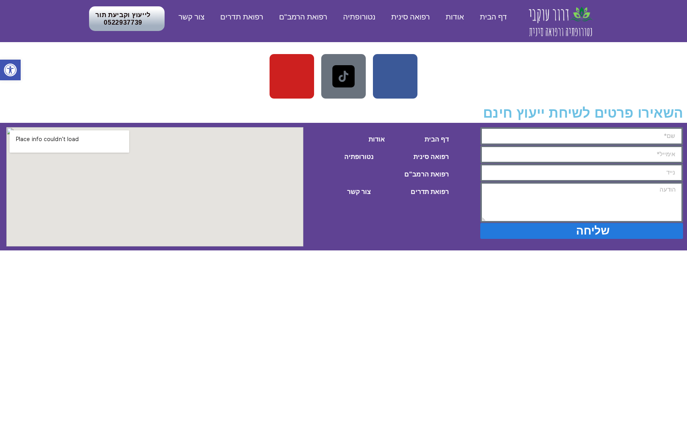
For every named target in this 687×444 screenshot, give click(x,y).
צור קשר (191, 17)
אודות (455, 17)
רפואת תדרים (241, 17)
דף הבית (493, 17)
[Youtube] (292, 76)
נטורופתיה (359, 17)
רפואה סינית (410, 17)
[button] (10, 70)
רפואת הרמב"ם (303, 17)
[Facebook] (395, 76)
